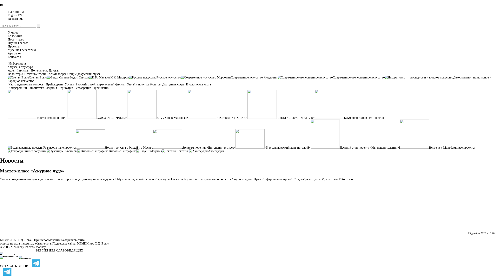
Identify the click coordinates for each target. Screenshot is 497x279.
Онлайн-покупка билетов (144, 84)
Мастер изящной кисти (52, 117)
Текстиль (183, 151)
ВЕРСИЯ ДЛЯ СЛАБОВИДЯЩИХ (59, 250)
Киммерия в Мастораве (172, 117)
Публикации (100, 88)
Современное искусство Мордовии (254, 77)
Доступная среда (173, 84)
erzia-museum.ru (24, 243)
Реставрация (83, 88)
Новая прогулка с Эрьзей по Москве (129, 147)
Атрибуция (66, 88)
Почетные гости (35, 74)
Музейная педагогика (22, 50)
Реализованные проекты (59, 147)
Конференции (18, 88)
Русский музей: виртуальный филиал (100, 84)
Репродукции (38, 151)
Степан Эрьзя (38, 77)
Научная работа (18, 43)
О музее (13, 32)
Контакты (14, 57)
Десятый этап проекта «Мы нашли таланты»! (370, 147)
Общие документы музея (83, 74)
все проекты (376, 117)
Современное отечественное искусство (359, 77)
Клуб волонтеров (355, 117)
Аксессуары (216, 151)
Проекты (14, 46)
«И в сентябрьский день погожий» (288, 147)
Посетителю (16, 39)
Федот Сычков (79, 77)
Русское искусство (168, 77)
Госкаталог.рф (57, 74)
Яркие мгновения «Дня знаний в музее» (208, 147)
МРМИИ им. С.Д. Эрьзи (93, 243)
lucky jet (22, 247)
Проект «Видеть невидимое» (295, 117)
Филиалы (23, 70)
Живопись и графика (122, 151)
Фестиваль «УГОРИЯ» (232, 117)
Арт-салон (15, 53)
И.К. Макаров (119, 77)
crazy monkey (37, 247)
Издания (51, 88)
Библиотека (36, 88)
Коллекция (15, 36)
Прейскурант (54, 84)
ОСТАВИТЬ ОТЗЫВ (14, 266)
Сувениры (70, 151)
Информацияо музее (17, 65)
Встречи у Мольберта (443, 147)
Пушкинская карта (198, 84)
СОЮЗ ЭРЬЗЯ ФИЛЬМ (112, 117)
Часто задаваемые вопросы (26, 84)
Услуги (69, 84)
